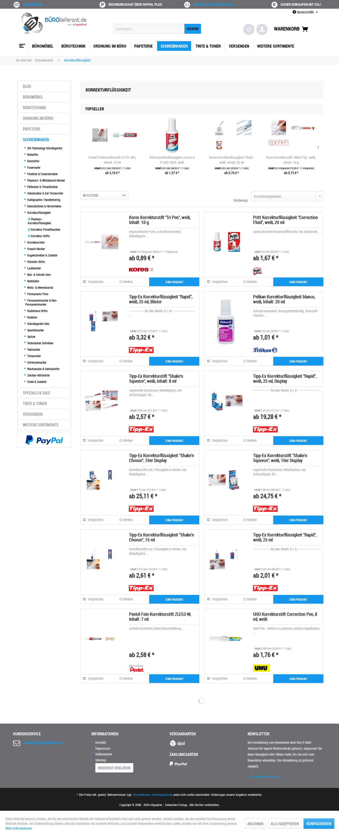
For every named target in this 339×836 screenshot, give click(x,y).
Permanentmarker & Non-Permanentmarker (41, 302)
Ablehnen (255, 823)
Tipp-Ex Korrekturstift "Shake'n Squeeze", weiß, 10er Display (280, 457)
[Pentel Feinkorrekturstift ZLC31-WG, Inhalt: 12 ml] (112, 135)
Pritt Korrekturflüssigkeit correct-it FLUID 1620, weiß (172, 160)
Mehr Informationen (18, 828)
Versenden (33, 414)
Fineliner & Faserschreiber (42, 174)
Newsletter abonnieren (267, 776)
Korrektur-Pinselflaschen (44, 229)
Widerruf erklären (114, 767)
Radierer (32, 317)
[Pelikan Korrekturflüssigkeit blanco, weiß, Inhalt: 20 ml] (225, 321)
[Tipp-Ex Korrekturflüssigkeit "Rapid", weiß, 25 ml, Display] (225, 400)
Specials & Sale (36, 393)
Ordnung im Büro (38, 118)
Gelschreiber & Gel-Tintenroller (45, 193)
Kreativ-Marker (36, 249)
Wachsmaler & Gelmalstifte (43, 369)
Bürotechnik (34, 107)
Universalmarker (36, 362)
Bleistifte (32, 154)
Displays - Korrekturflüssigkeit (39, 221)
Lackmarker (34, 268)
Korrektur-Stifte (39, 236)
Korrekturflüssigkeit (39, 213)
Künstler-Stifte (36, 262)
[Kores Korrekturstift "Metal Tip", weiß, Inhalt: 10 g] (291, 135)
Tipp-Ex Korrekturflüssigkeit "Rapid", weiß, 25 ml (284, 537)
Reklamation (103, 754)
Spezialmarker (35, 330)
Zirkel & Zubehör (37, 382)
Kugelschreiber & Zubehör (42, 255)
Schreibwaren (36, 139)
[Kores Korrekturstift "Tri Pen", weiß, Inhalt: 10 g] (101, 241)
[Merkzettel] (248, 29)
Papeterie (31, 129)
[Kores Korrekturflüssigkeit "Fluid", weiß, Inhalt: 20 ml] (231, 135)
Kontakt (100, 742)
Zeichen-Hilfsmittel (38, 375)
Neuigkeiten (32, 4)
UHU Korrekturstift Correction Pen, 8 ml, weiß (285, 616)
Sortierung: (241, 200)
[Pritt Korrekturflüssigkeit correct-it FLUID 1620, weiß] (172, 135)
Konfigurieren (318, 823)
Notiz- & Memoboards (40, 287)
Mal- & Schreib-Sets (39, 275)
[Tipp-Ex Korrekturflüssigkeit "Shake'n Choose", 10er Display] (101, 479)
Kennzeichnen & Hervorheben (44, 206)
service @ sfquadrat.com (213, 4)
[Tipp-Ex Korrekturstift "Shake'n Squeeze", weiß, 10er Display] (225, 479)
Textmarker (33, 349)
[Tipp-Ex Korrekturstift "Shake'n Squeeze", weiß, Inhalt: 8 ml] (101, 400)
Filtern (92, 195)
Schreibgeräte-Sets (38, 324)
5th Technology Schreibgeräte (44, 148)
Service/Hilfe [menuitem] (305, 12)
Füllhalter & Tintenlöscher (42, 187)
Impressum (102, 748)
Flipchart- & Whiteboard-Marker (46, 180)
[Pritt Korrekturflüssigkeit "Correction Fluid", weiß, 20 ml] (225, 241)
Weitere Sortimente (41, 425)
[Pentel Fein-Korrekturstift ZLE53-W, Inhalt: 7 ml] (101, 638)
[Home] (22, 44)
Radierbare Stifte (37, 311)
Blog (27, 86)
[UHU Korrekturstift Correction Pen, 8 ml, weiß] (225, 638)
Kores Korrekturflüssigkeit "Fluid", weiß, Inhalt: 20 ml (231, 160)
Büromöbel (33, 97)
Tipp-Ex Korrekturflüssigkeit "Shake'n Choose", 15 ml (161, 537)
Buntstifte (33, 161)
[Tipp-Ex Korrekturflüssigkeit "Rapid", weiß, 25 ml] (225, 559)
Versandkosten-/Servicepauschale (152, 795)
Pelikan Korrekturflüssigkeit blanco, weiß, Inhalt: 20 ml (284, 299)
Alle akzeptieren (285, 823)
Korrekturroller (36, 242)
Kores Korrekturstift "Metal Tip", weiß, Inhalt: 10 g (291, 160)
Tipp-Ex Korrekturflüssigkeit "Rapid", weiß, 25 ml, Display (284, 378)
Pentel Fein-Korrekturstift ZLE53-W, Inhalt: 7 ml (160, 616)
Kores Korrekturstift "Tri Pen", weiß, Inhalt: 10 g (160, 219)
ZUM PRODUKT (174, 282)
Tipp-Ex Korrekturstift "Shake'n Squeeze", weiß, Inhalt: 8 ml (156, 378)
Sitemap (100, 760)
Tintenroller (34, 356)
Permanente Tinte (37, 294)
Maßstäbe (33, 281)
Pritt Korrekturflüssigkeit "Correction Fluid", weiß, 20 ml (285, 219)
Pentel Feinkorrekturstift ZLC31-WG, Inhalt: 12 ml (112, 160)
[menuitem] (157, 29)
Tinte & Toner (35, 403)
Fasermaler (33, 167)
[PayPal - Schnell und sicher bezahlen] (44, 440)
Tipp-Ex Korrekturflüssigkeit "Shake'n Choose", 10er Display (161, 457)
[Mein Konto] (262, 29)
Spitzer (31, 337)
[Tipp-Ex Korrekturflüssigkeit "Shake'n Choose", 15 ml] (101, 559)
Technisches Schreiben (40, 343)
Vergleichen (95, 281)
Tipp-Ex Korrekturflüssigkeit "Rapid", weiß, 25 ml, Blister (160, 299)
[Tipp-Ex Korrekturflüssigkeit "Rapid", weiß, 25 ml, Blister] (101, 321)
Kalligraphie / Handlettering (43, 200)
